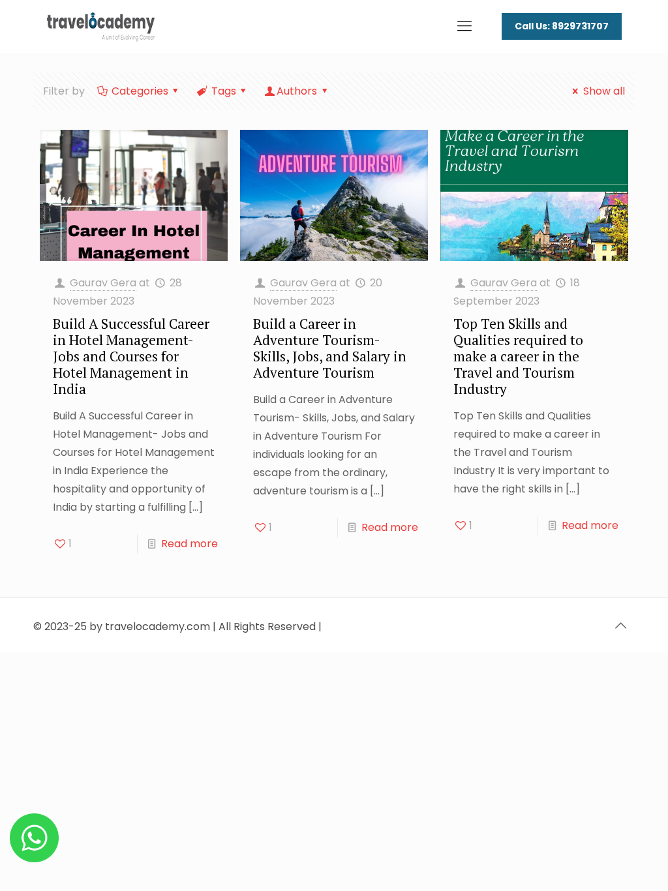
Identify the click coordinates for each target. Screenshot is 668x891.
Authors (297, 90)
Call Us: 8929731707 (562, 26)
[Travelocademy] (100, 26)
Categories (140, 90)
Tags (223, 90)
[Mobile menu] (464, 26)
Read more (189, 543)
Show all (603, 90)
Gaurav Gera (103, 282)
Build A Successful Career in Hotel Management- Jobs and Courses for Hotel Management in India (131, 356)
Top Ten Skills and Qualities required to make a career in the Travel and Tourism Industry (518, 356)
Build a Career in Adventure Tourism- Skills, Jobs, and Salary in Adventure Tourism (329, 348)
